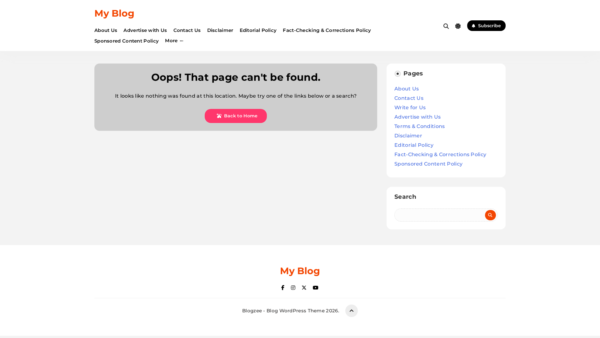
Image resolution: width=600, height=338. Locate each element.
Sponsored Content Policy (126, 41)
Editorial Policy (258, 30)
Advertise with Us (145, 30)
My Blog (114, 13)
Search (405, 196)
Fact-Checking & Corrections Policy (327, 30)
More (171, 41)
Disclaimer (220, 30)
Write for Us (410, 107)
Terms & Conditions (419, 126)
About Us (105, 30)
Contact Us (187, 30)
